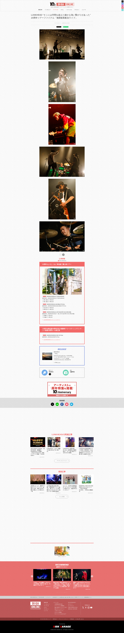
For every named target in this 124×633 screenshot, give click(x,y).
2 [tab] (59, 592)
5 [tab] (65, 592)
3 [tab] (61, 592)
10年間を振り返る (59, 604)
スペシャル (69, 9)
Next (92, 576)
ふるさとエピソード (59, 610)
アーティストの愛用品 (59, 605)
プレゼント (76, 9)
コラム (62, 9)
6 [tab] (66, 592)
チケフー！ (70, 604)
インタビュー (48, 9)
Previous (32, 576)
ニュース (84, 9)
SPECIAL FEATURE (72, 608)
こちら (59, 362)
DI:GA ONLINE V (72, 602)
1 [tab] (57, 592)
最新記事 (40, 9)
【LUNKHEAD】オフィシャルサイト (51, 319)
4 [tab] (63, 592)
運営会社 (55, 619)
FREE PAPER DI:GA (72, 607)
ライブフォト (71, 605)
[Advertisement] (62, 419)
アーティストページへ (62, 460)
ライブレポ (55, 9)
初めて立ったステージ (59, 608)
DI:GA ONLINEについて (45, 619)
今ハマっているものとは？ (60, 613)
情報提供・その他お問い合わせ (77, 619)
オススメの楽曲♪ (58, 612)
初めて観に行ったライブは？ (61, 607)
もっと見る (62, 496)
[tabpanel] (42, 579)
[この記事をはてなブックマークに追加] (71, 405)
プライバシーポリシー (63, 619)
